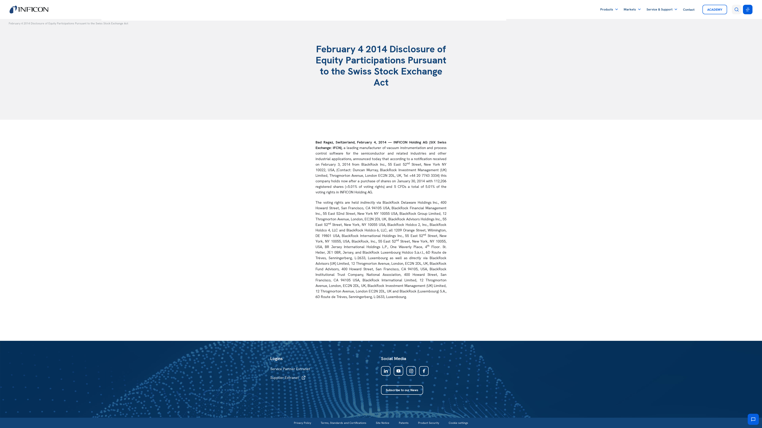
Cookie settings (458, 423)
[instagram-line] (411, 371)
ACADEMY (714, 10)
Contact (689, 10)
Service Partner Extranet (290, 369)
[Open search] (736, 9)
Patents (404, 423)
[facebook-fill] (424, 371)
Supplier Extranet (284, 377)
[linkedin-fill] (386, 371)
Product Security (428, 423)
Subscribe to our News (402, 390)
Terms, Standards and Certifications (343, 423)
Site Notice (382, 423)
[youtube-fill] (398, 371)
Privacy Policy (302, 423)
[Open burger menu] (747, 9)
